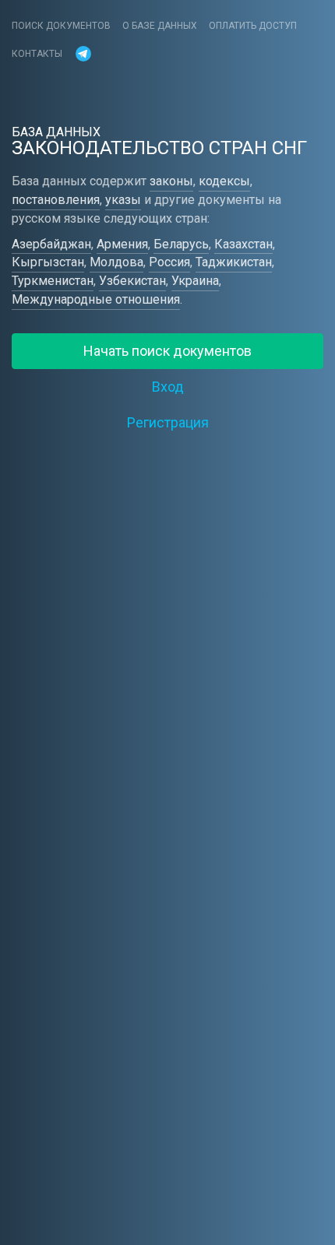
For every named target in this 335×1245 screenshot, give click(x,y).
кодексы (224, 181)
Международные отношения (96, 299)
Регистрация (168, 422)
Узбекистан (132, 280)
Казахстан (243, 244)
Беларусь (181, 244)
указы (123, 199)
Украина (195, 280)
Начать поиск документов (167, 351)
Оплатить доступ (253, 25)
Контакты (37, 53)
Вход (168, 386)
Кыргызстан (48, 262)
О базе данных (159, 25)
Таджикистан (234, 262)
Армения (122, 244)
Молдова (116, 262)
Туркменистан (52, 280)
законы (171, 181)
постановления (56, 199)
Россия (169, 262)
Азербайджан (51, 244)
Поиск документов (61, 25)
